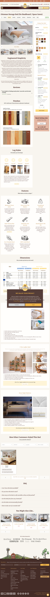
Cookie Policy (27, 301)
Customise (17, 304)
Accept (33, 304)
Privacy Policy (17, 301)
